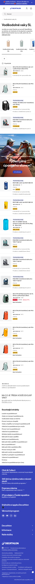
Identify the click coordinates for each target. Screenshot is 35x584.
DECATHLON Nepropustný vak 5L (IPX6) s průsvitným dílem (23, 294)
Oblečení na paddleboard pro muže (13, 426)
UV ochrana (17, 172)
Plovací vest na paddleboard (11, 429)
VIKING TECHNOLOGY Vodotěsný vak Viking (23, 103)
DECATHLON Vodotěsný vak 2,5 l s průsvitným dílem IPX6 (23, 67)
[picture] (6, 72)
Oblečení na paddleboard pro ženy (13, 462)
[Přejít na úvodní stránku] (15, 8)
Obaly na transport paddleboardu (12, 416)
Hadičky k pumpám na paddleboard (13, 454)
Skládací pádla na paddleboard (12, 434)
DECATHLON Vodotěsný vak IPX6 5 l (23, 84)
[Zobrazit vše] (2, 19)
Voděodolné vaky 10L (8, 50)
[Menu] (4, 8)
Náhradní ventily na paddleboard (12, 452)
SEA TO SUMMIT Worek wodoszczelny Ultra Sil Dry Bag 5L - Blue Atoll (23, 223)
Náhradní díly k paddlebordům (11, 447)
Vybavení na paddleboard (10, 457)
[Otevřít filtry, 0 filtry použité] (4, 58)
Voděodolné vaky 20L (21, 50)
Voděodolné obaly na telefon (11, 418)
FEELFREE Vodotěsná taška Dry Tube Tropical (22, 120)
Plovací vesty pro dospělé (10, 421)
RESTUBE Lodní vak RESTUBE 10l (23, 183)
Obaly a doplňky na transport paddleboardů (16, 424)
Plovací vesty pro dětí (9, 449)
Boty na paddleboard (8, 444)
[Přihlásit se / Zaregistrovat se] (27, 8)
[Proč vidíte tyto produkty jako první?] (3, 63)
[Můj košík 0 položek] (31, 8)
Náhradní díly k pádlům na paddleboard (14, 442)
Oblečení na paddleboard (10, 431)
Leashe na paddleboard (9, 413)
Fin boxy (4, 460)
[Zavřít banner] (31, 2)
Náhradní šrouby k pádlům (10, 436)
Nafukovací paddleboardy (10, 439)
